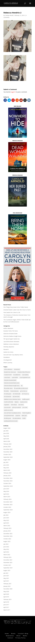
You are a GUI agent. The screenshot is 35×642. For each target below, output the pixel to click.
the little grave (7, 418)
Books (13, 633)
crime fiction (7, 377)
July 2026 (5, 431)
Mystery (16, 402)
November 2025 (7, 452)
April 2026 (6, 438)
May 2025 (6, 467)
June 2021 (6, 575)
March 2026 (6, 441)
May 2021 (6, 578)
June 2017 (6, 604)
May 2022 (6, 549)
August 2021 (6, 570)
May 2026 (6, 436)
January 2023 (7, 531)
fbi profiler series (8, 388)
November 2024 (7, 481)
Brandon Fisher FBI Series (10, 331)
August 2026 (6, 428)
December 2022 (7, 533)
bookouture (17, 369)
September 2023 (8, 510)
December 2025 (7, 449)
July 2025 (5, 462)
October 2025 (7, 454)
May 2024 (6, 491)
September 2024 (8, 486)
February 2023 (7, 528)
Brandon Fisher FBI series (24, 372)
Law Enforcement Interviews (11, 341)
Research (6, 349)
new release (14, 404)
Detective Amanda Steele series (11, 383)
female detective (15, 391)
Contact (10, 638)
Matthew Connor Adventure (11, 344)
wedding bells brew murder (11, 421)
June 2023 (6, 518)
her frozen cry (25, 394)
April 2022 (6, 552)
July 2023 (5, 515)
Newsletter (10, 635)
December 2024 (7, 478)
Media (25, 635)
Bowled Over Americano (10, 372)
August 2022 (6, 541)
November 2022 (7, 536)
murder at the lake (8, 402)
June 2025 (6, 465)
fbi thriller (6, 391)
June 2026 (6, 433)
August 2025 (6, 460)
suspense (17, 415)
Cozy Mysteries (16, 374)
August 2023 (6, 512)
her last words (7, 396)
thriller (24, 418)
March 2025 (6, 470)
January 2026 (7, 446)
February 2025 (7, 473)
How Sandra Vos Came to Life (11, 312)
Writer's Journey (7, 362)
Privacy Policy (21, 638)
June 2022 (6, 547)
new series (21, 404)
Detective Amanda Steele (10, 333)
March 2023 (6, 525)
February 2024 (7, 499)
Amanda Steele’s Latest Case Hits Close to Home (17, 310)
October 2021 (7, 565)
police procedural (16, 407)
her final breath (16, 394)
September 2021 (8, 568)
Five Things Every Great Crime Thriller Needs (15, 307)
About (18, 635)
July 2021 (5, 573)
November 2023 (7, 504)
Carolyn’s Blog (23, 633)
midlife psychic (25, 399)
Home (7, 633)
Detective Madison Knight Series (12, 336)
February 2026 (7, 444)
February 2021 (7, 583)
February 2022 (7, 557)
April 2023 (6, 523)
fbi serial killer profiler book (21, 388)
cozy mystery (25, 374)
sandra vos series (8, 410)
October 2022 (7, 539)
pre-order (25, 407)
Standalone (6, 357)
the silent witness (17, 418)
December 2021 (7, 560)
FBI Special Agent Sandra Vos (11, 339)
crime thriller (15, 377)
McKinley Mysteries (8, 347)
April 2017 (6, 607)
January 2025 (7, 475)
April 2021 (6, 581)
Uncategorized (7, 360)
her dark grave (7, 394)
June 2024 (6, 489)
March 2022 (6, 554)
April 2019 (6, 597)
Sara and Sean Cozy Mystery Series (13, 355)
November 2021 (7, 562)
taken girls (24, 415)
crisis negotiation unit (25, 377)
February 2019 (7, 599)
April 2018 (6, 602)
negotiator (6, 404)
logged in (13, 92)
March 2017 (6, 610)
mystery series (23, 402)
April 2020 (6, 594)
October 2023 (7, 507)
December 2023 (7, 502)
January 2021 (7, 586)
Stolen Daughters (26, 413)
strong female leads (9, 415)
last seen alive (16, 396)
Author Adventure (8, 328)
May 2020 (6, 591)
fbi (21, 385)
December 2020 (7, 589)
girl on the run (23, 391)
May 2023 (6, 520)
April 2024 (6, 494)
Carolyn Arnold (9, 15)
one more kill (7, 407)
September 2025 (8, 457)
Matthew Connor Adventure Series (12, 399)
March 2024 (6, 496)
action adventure (8, 369)
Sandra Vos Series (8, 352)
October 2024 (7, 483)
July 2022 (5, 544)
